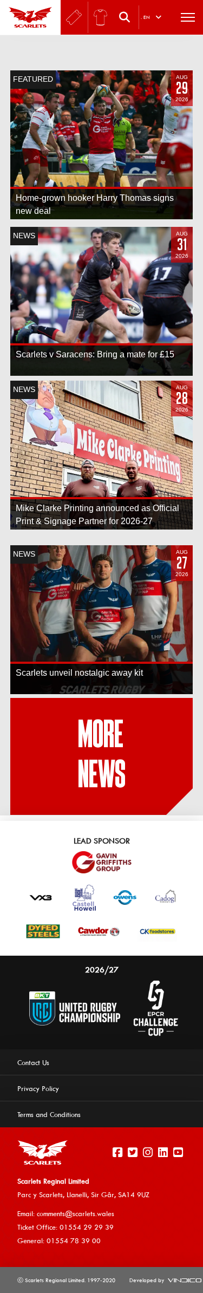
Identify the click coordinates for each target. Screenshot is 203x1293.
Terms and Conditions (49, 1114)
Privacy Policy (38, 1088)
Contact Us (33, 1062)
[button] (127, 17)
